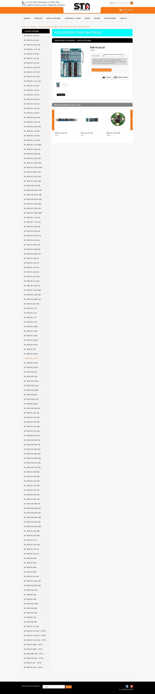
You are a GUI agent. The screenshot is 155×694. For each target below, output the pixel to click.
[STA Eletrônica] (82, 7)
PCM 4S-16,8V (32, 336)
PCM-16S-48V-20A (34, 508)
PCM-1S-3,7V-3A (33, 40)
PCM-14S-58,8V (32, 390)
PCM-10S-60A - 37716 (35, 658)
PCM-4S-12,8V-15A (34, 581)
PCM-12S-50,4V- (33, 381)
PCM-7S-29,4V (32, 358)
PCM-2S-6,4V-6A (33, 99)
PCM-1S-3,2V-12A (33, 67)
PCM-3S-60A (31, 567)
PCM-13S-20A (32, 608)
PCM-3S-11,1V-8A (33, 131)
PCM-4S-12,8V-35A (34, 208)
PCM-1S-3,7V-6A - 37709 (36, 631)
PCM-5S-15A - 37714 (34, 667)
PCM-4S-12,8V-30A (34, 204)
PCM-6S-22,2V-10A (34, 177)
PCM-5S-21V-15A (33, 304)
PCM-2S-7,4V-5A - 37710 (36, 635)
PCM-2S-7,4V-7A (33, 86)
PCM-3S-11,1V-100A (34, 145)
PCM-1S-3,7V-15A (33, 72)
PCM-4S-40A (31, 572)
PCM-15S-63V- (32, 395)
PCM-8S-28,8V (32, 404)
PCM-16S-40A (32, 613)
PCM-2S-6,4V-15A (33, 117)
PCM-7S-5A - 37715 (34, 663)
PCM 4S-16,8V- (32, 326)
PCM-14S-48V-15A (33, 449)
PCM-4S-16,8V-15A (34, 299)
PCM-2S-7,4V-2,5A (34, 81)
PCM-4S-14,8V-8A (33, 154)
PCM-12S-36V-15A (33, 445)
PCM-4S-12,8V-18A (34, 295)
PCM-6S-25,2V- (32, 354)
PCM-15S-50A (32, 622)
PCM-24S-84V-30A (34, 526)
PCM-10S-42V (32, 372)
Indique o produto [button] (122, 77)
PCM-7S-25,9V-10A (34, 181)
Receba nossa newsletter (31, 686)
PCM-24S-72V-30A (34, 467)
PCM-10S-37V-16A (33, 186)
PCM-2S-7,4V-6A (33, 104)
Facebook (127, 686)
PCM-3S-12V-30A (33, 531)
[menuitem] (27, 18)
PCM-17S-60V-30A (34, 458)
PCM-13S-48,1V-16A (34, 190)
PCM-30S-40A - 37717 (35, 654)
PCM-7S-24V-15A (33, 499)
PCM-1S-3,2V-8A (33, 272)
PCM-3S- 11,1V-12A (34, 222)
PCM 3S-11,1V (31, 317)
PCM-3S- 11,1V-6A (33, 217)
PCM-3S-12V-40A (33, 481)
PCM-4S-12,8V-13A (34, 254)
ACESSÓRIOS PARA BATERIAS (48, 27)
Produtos (33, 27)
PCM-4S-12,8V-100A (34, 213)
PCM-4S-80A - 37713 (35, 649)
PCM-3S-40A (31, 563)
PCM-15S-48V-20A (34, 454)
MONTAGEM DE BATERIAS (67, 27)
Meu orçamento (128, 9)
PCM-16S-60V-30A (34, 513)
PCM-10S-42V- (32, 376)
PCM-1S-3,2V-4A (33, 263)
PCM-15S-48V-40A (34, 585)
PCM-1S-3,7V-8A (33, 63)
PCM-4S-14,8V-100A (34, 167)
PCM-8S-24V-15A (33, 436)
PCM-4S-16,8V (32, 331)
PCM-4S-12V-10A (33, 417)
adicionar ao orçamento (101, 70)
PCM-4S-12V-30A (33, 536)
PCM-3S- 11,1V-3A (33, 49)
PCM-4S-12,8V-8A (33, 249)
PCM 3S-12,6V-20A (34, 290)
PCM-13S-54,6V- (33, 386)
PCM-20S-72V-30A (34, 463)
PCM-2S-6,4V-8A (33, 240)
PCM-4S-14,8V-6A (33, 231)
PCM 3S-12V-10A (33, 413)
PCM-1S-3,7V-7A (33, 554)
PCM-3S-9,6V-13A (33, 245)
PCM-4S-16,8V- (32, 340)
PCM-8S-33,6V (32, 363)
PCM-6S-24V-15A (33, 495)
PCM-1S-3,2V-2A (33, 258)
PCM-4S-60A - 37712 (35, 645)
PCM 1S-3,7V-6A (33, 626)
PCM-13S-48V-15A (33, 504)
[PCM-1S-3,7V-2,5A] (118, 131)
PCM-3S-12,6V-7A (33, 286)
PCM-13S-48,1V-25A (34, 199)
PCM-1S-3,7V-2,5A (33, 45)
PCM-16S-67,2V (32, 399)
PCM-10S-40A (32, 590)
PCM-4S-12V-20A (33, 426)
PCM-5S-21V (31, 349)
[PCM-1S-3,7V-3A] (92, 131)
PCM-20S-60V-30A (34, 517)
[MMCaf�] (126, 689)
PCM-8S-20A (31, 599)
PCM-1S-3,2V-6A (33, 267)
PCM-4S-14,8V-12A (34, 236)
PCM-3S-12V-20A (33, 476)
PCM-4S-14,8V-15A (34, 158)
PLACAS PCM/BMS (84, 27)
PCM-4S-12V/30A (33, 472)
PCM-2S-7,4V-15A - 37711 (36, 640)
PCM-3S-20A (31, 558)
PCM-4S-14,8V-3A (33, 149)
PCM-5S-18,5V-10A (34, 172)
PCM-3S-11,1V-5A (33, 281)
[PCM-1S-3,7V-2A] (66, 131)
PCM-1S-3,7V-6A (33, 54)
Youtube (131, 686)
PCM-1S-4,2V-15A (33, 545)
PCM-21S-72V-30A (33, 522)
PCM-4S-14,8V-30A (34, 163)
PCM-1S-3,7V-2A (33, 36)
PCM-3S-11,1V (32, 308)
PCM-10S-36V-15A (33, 440)
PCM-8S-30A (31, 595)
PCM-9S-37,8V (32, 367)
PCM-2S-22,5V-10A (34, 127)
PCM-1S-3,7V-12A (33, 77)
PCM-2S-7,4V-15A (33, 122)
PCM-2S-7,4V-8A (33, 108)
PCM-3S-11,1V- (32, 322)
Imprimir (108, 77)
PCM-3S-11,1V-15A (33, 140)
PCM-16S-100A (32, 604)
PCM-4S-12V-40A (33, 422)
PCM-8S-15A (31, 617)
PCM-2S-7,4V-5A (33, 90)
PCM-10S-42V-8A (33, 408)
